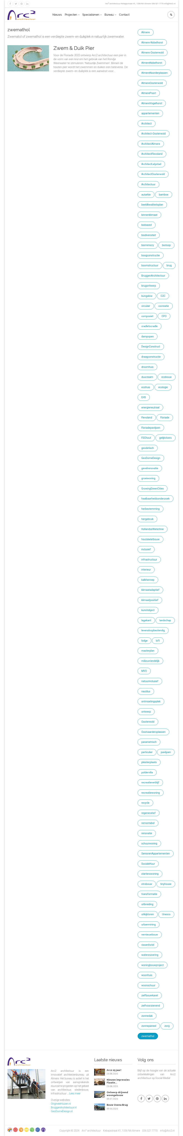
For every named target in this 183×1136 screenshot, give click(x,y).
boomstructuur (149, 265)
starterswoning (150, 873)
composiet (147, 316)
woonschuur (148, 985)
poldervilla (147, 772)
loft (158, 640)
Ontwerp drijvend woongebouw (117, 1094)
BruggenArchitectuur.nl (63, 1107)
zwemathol (147, 1036)
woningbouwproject (152, 965)
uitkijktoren (147, 914)
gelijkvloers (165, 437)
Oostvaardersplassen (153, 731)
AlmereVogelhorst (151, 103)
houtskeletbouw (150, 539)
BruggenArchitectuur (153, 275)
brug (169, 265)
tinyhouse (165, 884)
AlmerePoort (148, 93)
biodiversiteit (148, 235)
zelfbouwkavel (149, 995)
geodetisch (147, 448)
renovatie (146, 833)
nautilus (145, 691)
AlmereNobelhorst (151, 62)
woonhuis (146, 975)
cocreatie (163, 306)
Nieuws (57, 14)
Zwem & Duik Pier (73, 48)
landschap (165, 620)
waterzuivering (149, 954)
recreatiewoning (150, 792)
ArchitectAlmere (150, 143)
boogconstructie (150, 255)
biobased (146, 224)
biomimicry (147, 245)
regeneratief (148, 813)
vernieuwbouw (149, 934)
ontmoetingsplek (150, 701)
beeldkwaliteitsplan (152, 204)
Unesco (166, 914)
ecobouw (166, 377)
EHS (143, 397)
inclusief (146, 549)
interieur (146, 569)
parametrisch (149, 742)
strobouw (146, 884)
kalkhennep (147, 579)
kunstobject (148, 610)
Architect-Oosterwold (153, 133)
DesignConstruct (150, 346)
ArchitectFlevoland (151, 153)
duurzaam (147, 377)
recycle (145, 802)
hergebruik (147, 519)
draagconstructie (151, 356)
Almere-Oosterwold (152, 52)
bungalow (146, 295)
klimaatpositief (149, 600)
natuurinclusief (149, 681)
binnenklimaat (149, 214)
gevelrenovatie (149, 468)
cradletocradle (149, 326)
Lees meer (75, 1093)
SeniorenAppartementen (155, 853)
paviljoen (166, 752)
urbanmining (148, 924)
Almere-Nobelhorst (152, 42)
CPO (164, 316)
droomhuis (147, 367)
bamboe (163, 194)
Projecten (71, 14)
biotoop (166, 245)
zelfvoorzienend (150, 1005)
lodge (144, 640)
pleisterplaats (149, 762)
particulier (147, 752)
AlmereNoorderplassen (154, 72)
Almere (145, 32)
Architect (146, 123)
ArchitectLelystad (151, 164)
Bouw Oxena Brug (117, 1105)
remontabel (148, 823)
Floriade (164, 417)
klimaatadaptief (150, 589)
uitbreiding (147, 904)
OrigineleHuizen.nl (61, 1103)
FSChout (146, 437)
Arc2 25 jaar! (114, 1070)
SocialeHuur (148, 863)
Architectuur (148, 184)
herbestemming (150, 508)
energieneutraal (150, 407)
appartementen (150, 113)
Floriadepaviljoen (150, 427)
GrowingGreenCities (152, 488)
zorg (167, 1025)
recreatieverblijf (150, 782)
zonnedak (147, 1015)
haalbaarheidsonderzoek (155, 498)
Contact (124, 14)
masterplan (147, 650)
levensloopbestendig (153, 630)
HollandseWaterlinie (152, 529)
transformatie (149, 894)
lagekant (146, 620)
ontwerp (146, 711)
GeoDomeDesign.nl (62, 1111)
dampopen (147, 336)
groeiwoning (148, 478)
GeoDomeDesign (150, 458)
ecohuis (145, 387)
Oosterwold (147, 721)
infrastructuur (149, 559)
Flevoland (146, 417)
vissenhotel (147, 944)
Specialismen (90, 14)
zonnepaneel (148, 1025)
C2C (163, 295)
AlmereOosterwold (152, 83)
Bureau (109, 14)
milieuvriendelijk (150, 660)
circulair (145, 306)
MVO (144, 671)
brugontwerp (148, 285)
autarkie (146, 194)
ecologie (163, 387)
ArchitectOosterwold (153, 174)
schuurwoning (149, 843)
